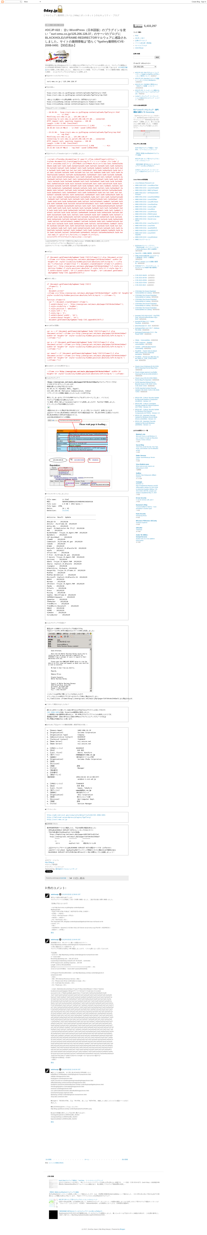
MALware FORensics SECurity (146, 521)
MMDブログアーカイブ (142, 239)
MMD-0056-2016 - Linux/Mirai (145, 209)
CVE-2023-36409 (141, 275)
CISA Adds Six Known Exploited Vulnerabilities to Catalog (145, 292)
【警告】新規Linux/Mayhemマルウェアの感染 (64, 1192)
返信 (52, 932)
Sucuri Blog (140, 445)
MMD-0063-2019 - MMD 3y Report (146, 190)
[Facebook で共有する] (81, 878)
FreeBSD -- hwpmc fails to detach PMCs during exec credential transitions (146, 352)
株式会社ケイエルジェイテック (66, 869)
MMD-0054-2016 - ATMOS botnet (146, 214)
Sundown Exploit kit (141, 522)
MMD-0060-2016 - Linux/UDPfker (146, 199)
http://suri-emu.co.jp (57, 819)
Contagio (139, 482)
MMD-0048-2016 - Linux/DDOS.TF (146, 230)
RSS (136, 36)
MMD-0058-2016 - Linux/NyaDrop (146, 204)
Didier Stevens (141, 455)
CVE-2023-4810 (140, 285)
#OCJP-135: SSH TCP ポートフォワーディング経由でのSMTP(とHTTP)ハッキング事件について (147, 74)
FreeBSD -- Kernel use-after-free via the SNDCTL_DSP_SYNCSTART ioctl (147, 358)
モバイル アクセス (141, 45)
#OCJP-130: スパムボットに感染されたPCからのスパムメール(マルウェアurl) (147, 92)
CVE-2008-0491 (53, 712)
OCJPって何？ (140, 38)
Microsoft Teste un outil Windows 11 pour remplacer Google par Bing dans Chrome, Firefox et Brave (147, 437)
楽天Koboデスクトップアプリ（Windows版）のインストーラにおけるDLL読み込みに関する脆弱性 (146, 247)
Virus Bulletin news (142, 464)
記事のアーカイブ (141, 40)
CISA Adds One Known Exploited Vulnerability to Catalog (146, 296)
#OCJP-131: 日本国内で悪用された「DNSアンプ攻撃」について (146, 85)
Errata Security (141, 498)
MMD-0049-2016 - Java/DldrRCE (146, 228)
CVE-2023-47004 (141, 283)
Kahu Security (141, 514)
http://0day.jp (49, 862)
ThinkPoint (139, 529)
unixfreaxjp (54, 894)
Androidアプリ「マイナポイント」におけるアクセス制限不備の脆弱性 (147, 266)
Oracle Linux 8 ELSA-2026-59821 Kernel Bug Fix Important (146, 379)
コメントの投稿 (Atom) (56, 1163)
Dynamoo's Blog (141, 505)
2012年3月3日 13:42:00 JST (71, 1069)
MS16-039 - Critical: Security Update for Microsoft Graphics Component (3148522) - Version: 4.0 (147, 399)
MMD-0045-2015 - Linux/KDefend (146, 237)
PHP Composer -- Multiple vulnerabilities (143, 343)
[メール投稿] (70, 878)
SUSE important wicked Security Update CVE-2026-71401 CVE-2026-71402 (147, 390)
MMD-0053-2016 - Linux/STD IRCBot (147, 216)
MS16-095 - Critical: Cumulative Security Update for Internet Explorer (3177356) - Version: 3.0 (147, 405)
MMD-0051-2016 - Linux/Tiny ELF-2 (147, 223)
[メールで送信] (74, 878)
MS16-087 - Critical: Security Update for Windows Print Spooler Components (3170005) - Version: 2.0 (147, 411)
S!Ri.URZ (139, 528)
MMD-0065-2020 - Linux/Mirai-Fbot (146, 185)
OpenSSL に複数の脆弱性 (143, 253)
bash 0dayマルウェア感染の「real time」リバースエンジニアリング (146, 148)
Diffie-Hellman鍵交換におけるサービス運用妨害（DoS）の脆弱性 (147, 256)
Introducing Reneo (141, 515)
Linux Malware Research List (144, 183)
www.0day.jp (139, 48)
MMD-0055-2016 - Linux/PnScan (146, 212)
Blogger (122, 1229)
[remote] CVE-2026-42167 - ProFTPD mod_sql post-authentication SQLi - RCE (147, 317)
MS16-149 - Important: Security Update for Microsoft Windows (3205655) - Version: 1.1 (145, 423)
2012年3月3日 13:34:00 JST (71, 939)
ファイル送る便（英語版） (143, 43)
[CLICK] (65, 510)
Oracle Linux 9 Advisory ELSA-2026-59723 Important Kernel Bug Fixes (147, 367)
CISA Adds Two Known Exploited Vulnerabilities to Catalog (145, 308)
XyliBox (138, 473)
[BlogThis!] (76, 878)
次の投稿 (48, 1159)
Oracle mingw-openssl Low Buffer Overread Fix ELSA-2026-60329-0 (146, 373)
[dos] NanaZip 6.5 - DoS (143, 326)
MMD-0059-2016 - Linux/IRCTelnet (146, 202)
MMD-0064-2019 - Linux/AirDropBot (147, 188)
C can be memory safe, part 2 (144, 499)
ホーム (87, 1159)
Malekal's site (140, 434)
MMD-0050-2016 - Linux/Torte (145, 225)
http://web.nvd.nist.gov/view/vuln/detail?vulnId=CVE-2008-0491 (76, 815)
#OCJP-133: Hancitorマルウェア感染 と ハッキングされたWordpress (147, 79)
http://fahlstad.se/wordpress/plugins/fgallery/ (69, 817)
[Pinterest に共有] (83, 878)
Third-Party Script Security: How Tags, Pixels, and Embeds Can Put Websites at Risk (147, 448)
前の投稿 (125, 1159)
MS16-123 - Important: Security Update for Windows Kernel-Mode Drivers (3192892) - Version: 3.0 (146, 417)
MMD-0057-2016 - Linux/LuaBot (145, 207)
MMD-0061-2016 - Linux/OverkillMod (147, 197)
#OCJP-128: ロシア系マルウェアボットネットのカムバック (147, 159)
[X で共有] (79, 878)
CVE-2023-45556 (141, 280)
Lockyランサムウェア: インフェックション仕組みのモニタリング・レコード (147, 98)
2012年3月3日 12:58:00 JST (71, 894)
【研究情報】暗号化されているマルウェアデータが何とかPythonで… (147, 165)
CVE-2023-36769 (141, 278)
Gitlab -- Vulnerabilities (142, 340)
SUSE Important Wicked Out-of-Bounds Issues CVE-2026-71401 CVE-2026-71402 (146, 384)
